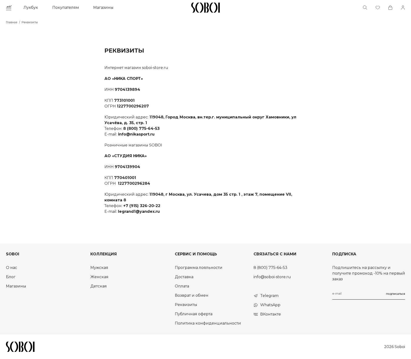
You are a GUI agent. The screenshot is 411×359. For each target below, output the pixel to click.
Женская (99, 277)
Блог (10, 277)
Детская (98, 286)
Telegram (269, 295)
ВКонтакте (270, 314)
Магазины (103, 7)
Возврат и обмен (191, 295)
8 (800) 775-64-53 (270, 267)
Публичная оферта (193, 314)
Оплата (182, 286)
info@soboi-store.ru (272, 277)
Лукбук (31, 7)
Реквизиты (30, 22)
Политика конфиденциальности (208, 323)
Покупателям (65, 7)
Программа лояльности (198, 267)
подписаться (395, 294)
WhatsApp (270, 305)
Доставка (184, 277)
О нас (11, 267)
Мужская (99, 267)
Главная (11, 22)
